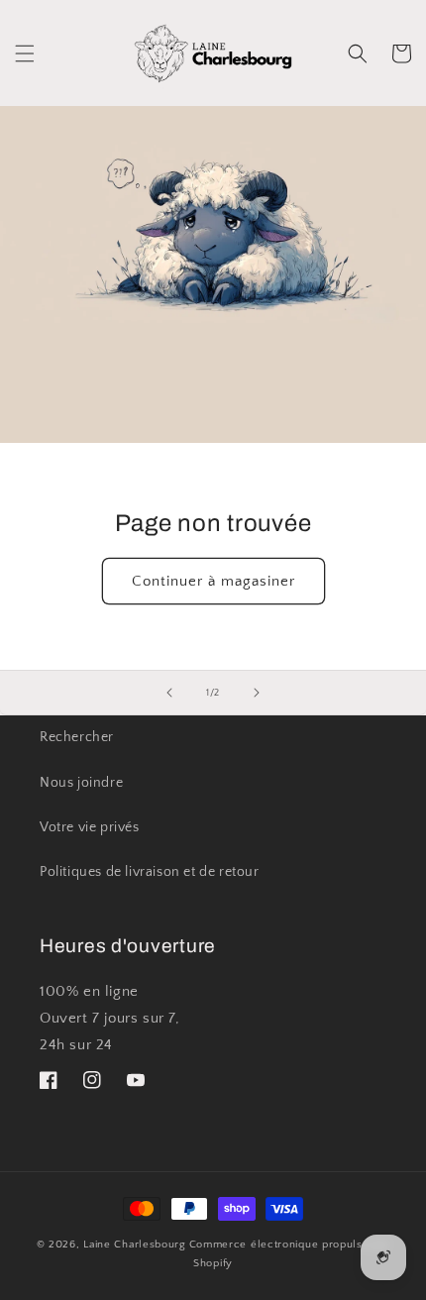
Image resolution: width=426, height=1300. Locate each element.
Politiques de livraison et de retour (150, 872)
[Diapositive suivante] (256, 692)
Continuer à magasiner (213, 581)
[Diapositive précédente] (169, 692)
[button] (25, 53)
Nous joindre (81, 783)
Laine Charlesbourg (134, 1244)
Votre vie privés (90, 827)
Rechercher (77, 737)
